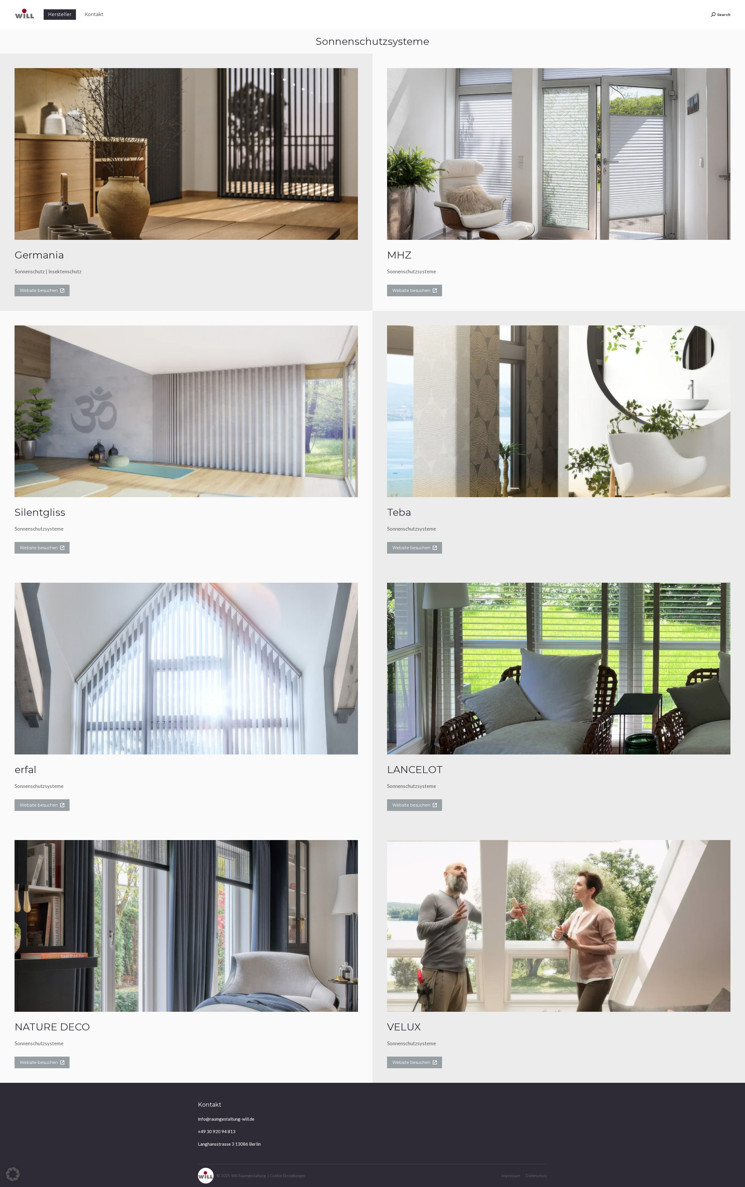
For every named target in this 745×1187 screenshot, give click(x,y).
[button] (13, 1174)
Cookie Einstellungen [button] (287, 1175)
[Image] (186, 154)
